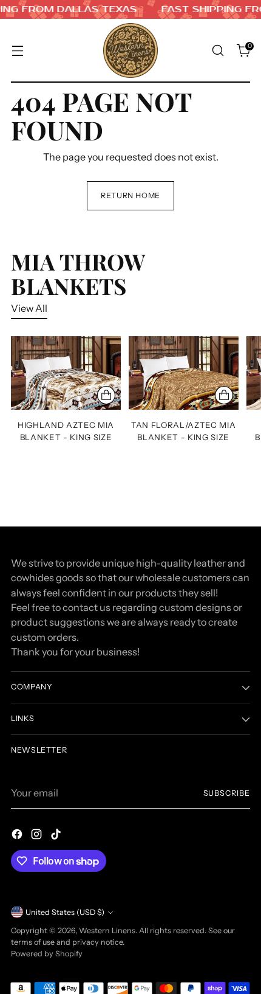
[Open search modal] (217, 50)
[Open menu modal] (17, 50)
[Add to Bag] (106, 395)
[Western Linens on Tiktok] (57, 836)
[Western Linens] (130, 50)
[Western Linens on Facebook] (18, 836)
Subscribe (227, 793)
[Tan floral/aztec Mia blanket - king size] (184, 373)
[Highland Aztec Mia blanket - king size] (66, 373)
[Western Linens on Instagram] (37, 836)
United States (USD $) (64, 912)
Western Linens (107, 930)
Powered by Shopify (47, 953)
